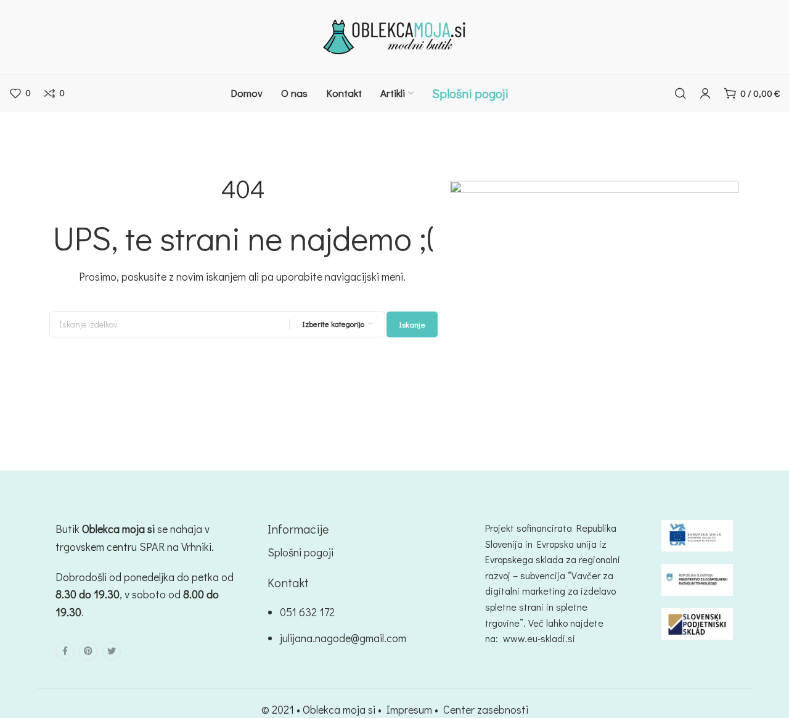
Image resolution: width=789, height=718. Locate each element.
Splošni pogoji (300, 552)
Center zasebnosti (485, 709)
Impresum (409, 709)
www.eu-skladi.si (539, 638)
